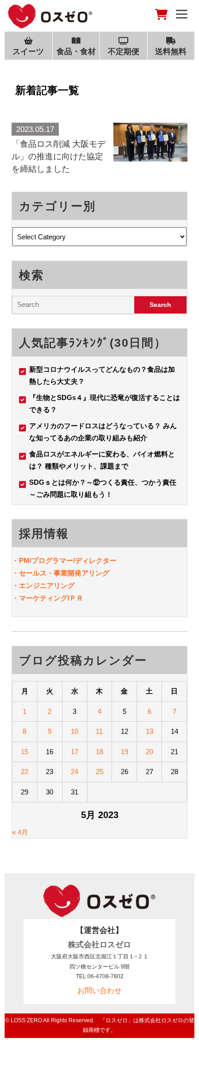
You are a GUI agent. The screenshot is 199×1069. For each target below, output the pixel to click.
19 (124, 752)
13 (149, 731)
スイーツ (28, 51)
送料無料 (171, 51)
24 (74, 771)
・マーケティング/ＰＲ (47, 598)
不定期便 (123, 51)
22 (24, 771)
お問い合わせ (99, 990)
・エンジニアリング (43, 585)
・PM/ (21, 560)
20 (149, 752)
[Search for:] (73, 304)
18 (99, 752)
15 (24, 752)
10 (74, 731)
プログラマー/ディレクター (74, 560)
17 (74, 752)
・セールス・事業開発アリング (60, 573)
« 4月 (20, 832)
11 (99, 731)
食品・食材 (76, 51)
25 (99, 771)
